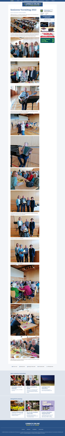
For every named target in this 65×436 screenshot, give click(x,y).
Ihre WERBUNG (34, 429)
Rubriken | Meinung (41, 0)
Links (21, 0)
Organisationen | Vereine (27, 0)
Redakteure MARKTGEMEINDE (48, 11)
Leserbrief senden (41, 429)
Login (54, 0)
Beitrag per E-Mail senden (31, 366)
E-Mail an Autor (15, 366)
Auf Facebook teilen (41, 366)
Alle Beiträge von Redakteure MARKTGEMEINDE (47, 17)
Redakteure (35, 0)
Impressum (23, 429)
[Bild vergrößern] (41, 11)
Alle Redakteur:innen (47, 19)
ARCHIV (18, 0)
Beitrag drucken (22, 366)
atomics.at (29, 433)
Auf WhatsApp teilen (50, 366)
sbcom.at (39, 433)
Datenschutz (28, 429)
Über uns (47, 0)
